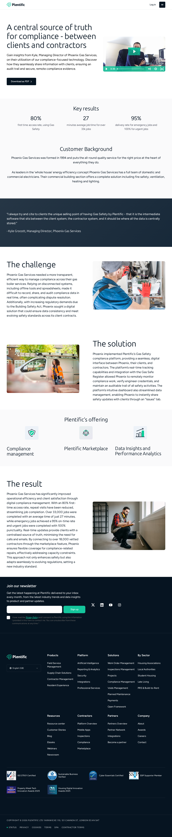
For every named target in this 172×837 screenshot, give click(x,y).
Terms (47, 827)
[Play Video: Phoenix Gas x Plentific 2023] (134, 51)
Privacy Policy (32, 617)
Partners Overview (117, 723)
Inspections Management (121, 669)
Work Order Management (121, 663)
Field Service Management (54, 665)
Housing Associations (149, 663)
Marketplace (84, 748)
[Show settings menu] (156, 69)
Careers (142, 736)
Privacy (24, 827)
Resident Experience (58, 685)
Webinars (52, 748)
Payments (113, 700)
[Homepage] (24, 656)
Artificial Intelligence (88, 663)
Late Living (143, 681)
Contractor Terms (73, 827)
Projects (112, 675)
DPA (56, 827)
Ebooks (51, 742)
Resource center (56, 723)
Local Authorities (146, 669)
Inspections (83, 736)
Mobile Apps (83, 729)
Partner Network (116, 729)
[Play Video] (106, 69)
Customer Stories (56, 729)
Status (13, 827)
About (141, 723)
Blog (49, 736)
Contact (142, 742)
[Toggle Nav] (162, 5)
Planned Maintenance (119, 694)
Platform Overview (87, 723)
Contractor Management (60, 679)
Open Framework (117, 706)
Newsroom (53, 754)
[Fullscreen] (162, 69)
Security (81, 675)
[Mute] (149, 69)
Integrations (83, 681)
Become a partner (117, 742)
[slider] (131, 69)
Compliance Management (121, 681)
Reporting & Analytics (88, 669)
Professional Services (88, 688)
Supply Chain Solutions (59, 672)
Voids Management (118, 688)
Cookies (36, 827)
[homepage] (16, 4)
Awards (142, 729)
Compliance (83, 742)
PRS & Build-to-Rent (148, 688)
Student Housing (147, 675)
